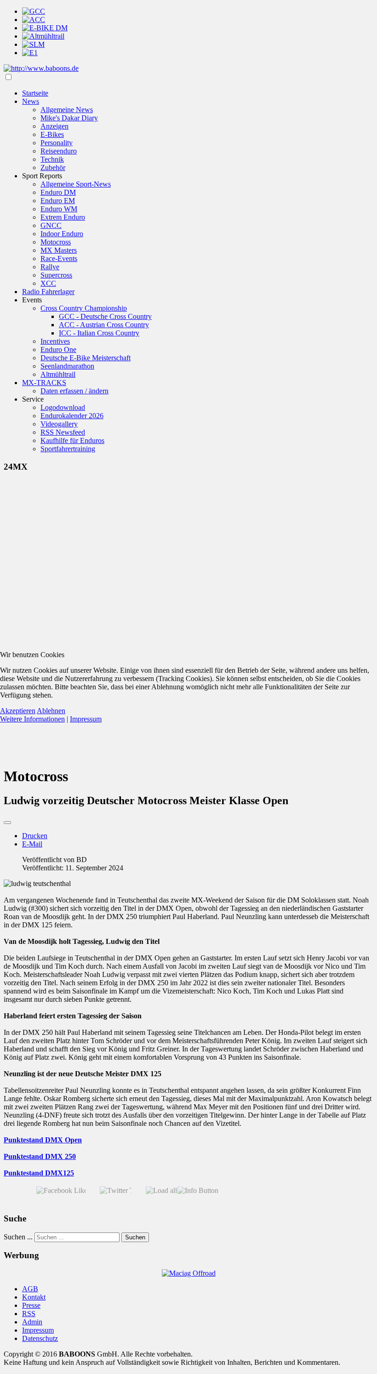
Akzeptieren (17, 711)
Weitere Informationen (32, 719)
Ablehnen (51, 711)
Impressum (86, 719)
